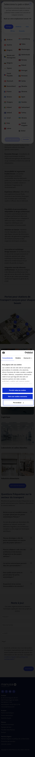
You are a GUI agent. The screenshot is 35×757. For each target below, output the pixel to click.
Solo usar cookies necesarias (17, 396)
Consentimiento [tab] (7, 358)
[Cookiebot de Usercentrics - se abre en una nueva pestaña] (25, 353)
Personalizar (17, 402)
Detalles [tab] (18, 358)
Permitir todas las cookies (17, 390)
